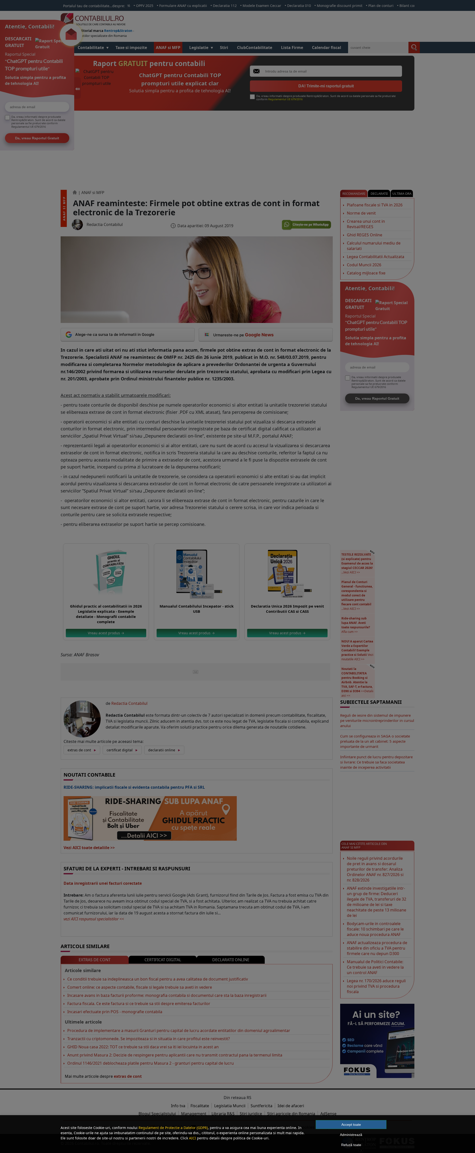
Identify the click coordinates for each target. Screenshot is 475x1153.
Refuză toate (351, 1145)
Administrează (351, 1135)
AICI (192, 1138)
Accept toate (351, 1125)
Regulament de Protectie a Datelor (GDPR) (173, 1127)
